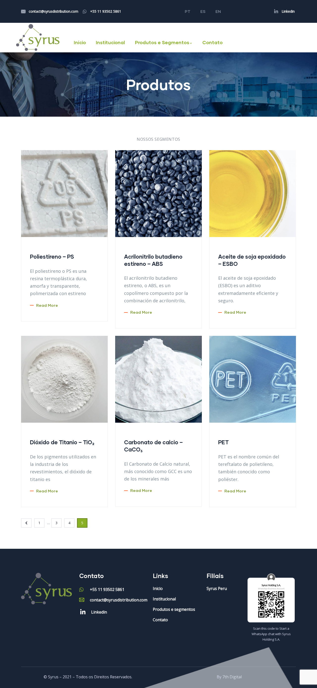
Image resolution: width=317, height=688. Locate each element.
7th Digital (232, 677)
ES (203, 11)
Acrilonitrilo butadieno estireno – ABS (153, 260)
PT (187, 11)
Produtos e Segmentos (162, 42)
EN (218, 11)
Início (80, 42)
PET (223, 442)
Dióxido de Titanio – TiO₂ (62, 442)
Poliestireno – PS (52, 256)
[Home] (37, 37)
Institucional (110, 42)
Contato (212, 42)
